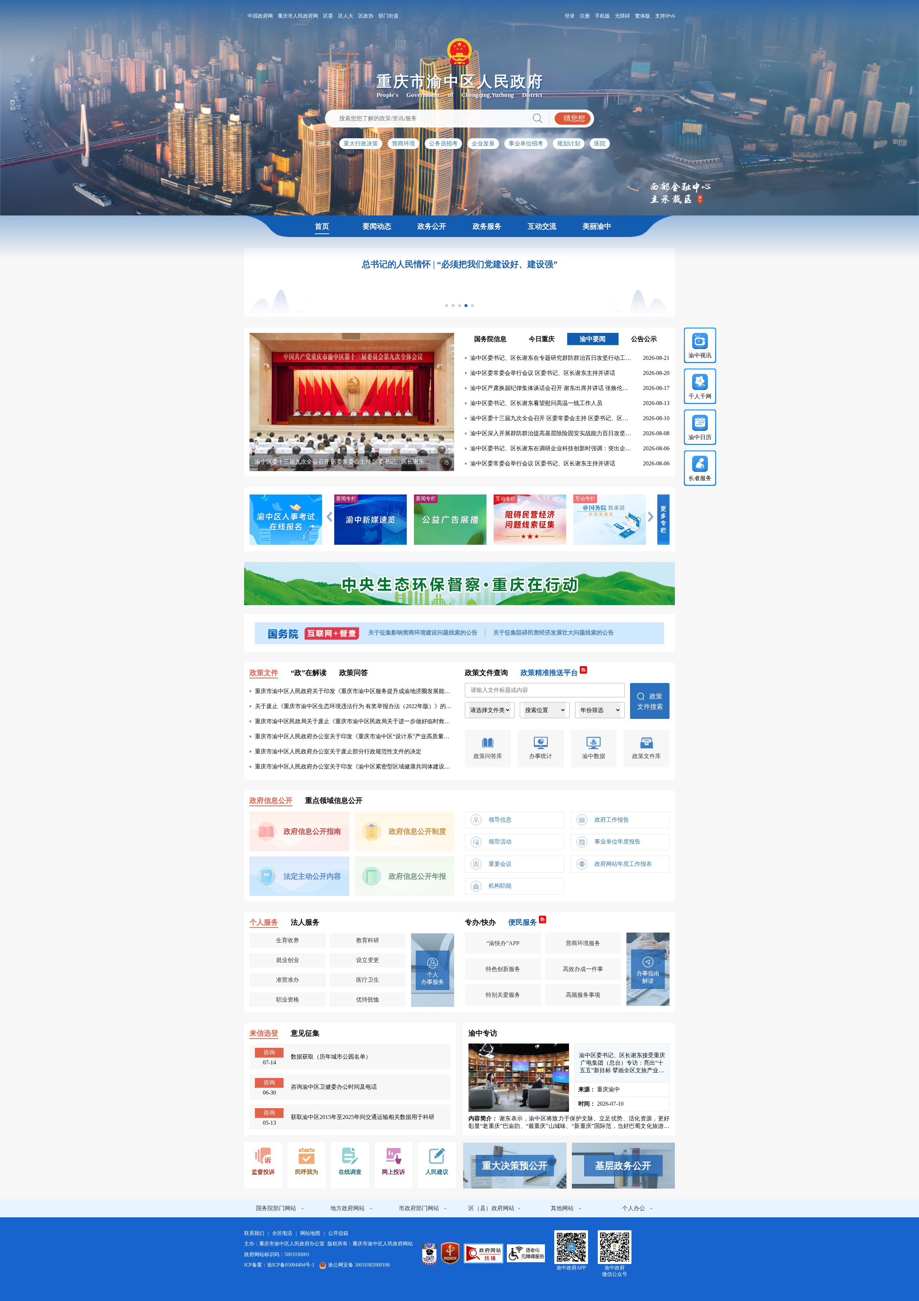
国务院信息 (490, 339)
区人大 (345, 16)
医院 (600, 143)
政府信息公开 (271, 800)
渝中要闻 (593, 339)
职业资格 (287, 999)
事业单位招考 (526, 143)
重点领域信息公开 (334, 800)
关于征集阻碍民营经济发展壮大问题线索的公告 (553, 632)
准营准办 (287, 980)
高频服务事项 (583, 995)
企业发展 (483, 143)
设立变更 (367, 960)
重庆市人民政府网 (298, 16)
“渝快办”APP (502, 943)
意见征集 (305, 1033)
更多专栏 (663, 519)
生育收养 (287, 940)
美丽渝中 (597, 226)
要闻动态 (377, 226)
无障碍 (622, 16)
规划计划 (568, 143)
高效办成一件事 (583, 969)
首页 (322, 226)
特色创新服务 (503, 969)
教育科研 (367, 940)
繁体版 (642, 16)
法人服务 (305, 922)
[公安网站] (429, 1253)
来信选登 (263, 1033)
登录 (570, 16)
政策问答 (353, 673)
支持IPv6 (665, 16)
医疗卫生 (367, 980)
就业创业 (287, 960)
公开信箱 (338, 1233)
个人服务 (263, 922)
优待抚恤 (367, 999)
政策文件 (263, 673)
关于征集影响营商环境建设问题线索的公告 (423, 632)
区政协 (365, 16)
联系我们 (254, 1233)
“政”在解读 (309, 673)
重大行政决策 (361, 143)
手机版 (602, 16)
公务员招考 (443, 143)
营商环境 (403, 143)
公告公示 (644, 339)
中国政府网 (260, 16)
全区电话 (282, 1233)
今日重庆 (542, 339)
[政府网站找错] (483, 1253)
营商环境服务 (583, 943)
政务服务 (487, 226)
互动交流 (542, 226)
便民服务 (526, 921)
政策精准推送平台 (553, 672)
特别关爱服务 (503, 995)
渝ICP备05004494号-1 (290, 1265)
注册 (585, 16)
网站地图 (310, 1233)
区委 (328, 16)
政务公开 (431, 226)
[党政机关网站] (450, 1253)
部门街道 (388, 16)
